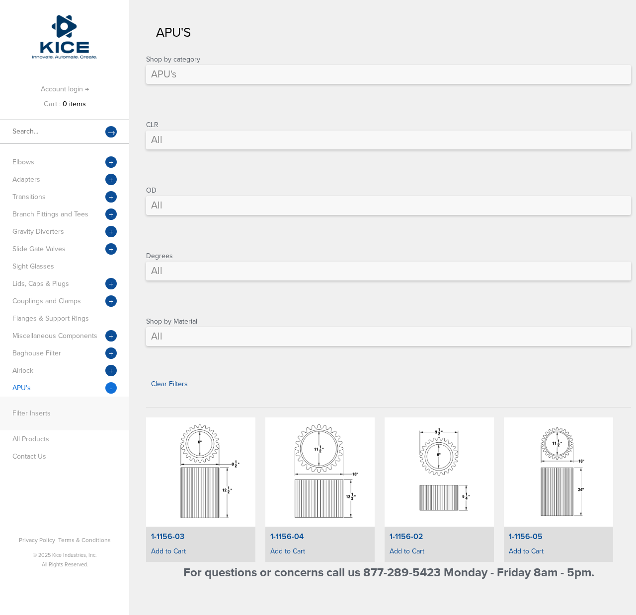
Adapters (26, 179)
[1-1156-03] (200, 472)
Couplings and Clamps (46, 301)
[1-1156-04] (320, 472)
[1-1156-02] (439, 472)
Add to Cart (168, 551)
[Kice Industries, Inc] (64, 19)
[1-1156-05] (558, 472)
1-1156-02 (406, 537)
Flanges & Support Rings (50, 318)
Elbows (23, 162)
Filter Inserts (31, 413)
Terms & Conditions (84, 540)
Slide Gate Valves (39, 249)
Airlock (22, 370)
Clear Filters (169, 384)
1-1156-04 (287, 537)
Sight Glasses (33, 266)
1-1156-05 (526, 537)
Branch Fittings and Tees (50, 214)
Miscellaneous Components (54, 336)
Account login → (65, 89)
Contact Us (29, 456)
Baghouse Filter (36, 353)
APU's (21, 388)
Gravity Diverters (38, 231)
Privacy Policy (37, 540)
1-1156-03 (167, 537)
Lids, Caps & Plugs (40, 283)
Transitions (29, 197)
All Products (30, 439)
